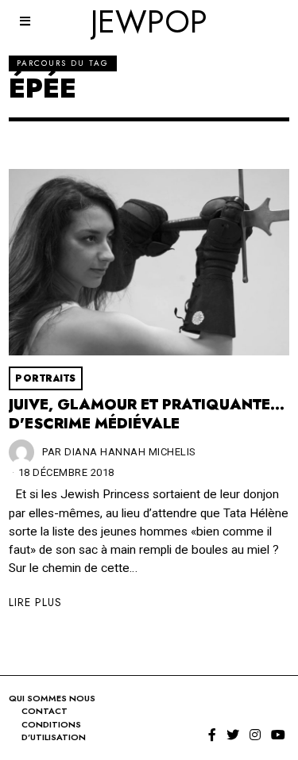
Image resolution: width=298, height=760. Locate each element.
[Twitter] (233, 734)
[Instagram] (255, 734)
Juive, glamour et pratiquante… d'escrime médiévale (146, 414)
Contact (44, 710)
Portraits (45, 378)
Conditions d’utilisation (53, 731)
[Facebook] (212, 734)
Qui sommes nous (52, 698)
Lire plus (35, 602)
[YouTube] (278, 734)
